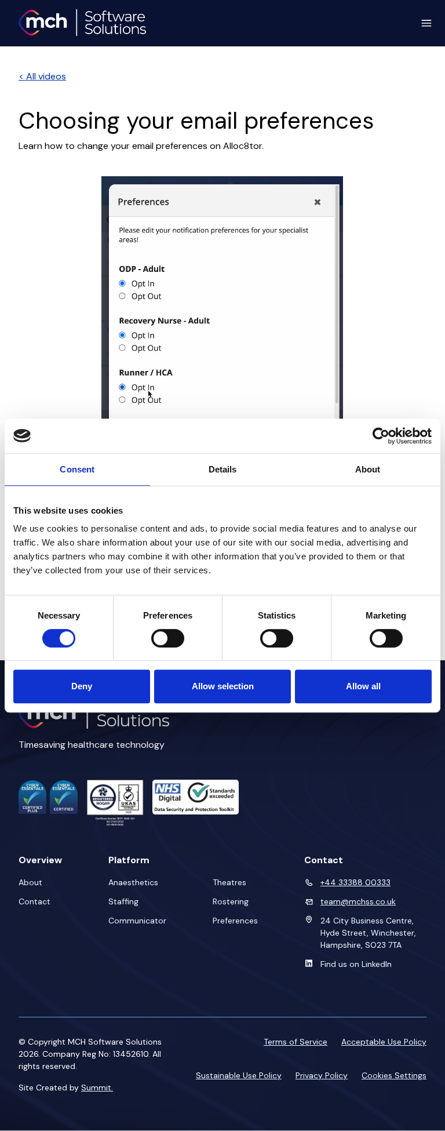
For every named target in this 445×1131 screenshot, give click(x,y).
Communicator (137, 920)
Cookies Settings (394, 1075)
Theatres (229, 882)
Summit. (97, 1087)
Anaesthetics (133, 882)
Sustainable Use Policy (239, 1075)
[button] (422, 23)
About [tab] (368, 469)
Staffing (123, 901)
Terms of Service (295, 1042)
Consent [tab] (77, 469)
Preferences (235, 920)
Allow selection (223, 686)
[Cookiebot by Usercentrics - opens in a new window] (381, 436)
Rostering (231, 901)
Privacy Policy (322, 1075)
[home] (82, 23)
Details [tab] (223, 469)
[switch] (167, 638)
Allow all (363, 686)
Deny (81, 686)
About (30, 882)
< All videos (42, 76)
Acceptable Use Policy (383, 1042)
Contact (34, 901)
